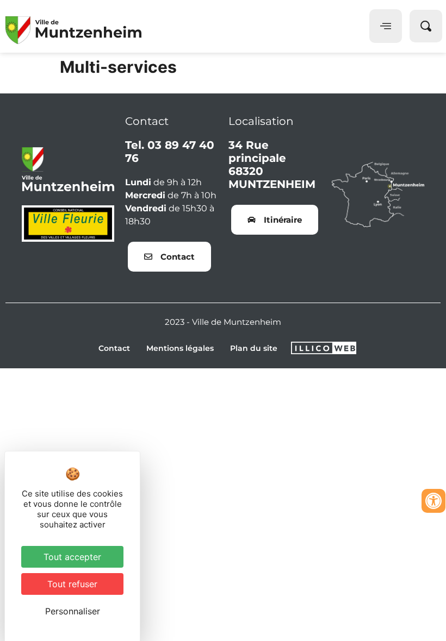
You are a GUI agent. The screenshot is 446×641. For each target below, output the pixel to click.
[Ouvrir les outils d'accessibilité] (433, 501)
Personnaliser (72, 611)
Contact (114, 348)
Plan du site (253, 348)
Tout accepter (72, 556)
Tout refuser (72, 584)
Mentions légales (180, 348)
